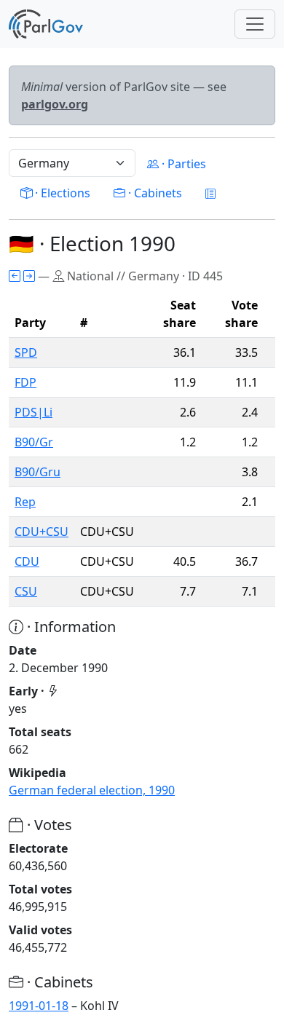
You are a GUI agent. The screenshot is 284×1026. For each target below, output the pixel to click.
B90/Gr (34, 442)
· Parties (182, 164)
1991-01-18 (38, 1006)
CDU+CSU (41, 532)
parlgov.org (54, 104)
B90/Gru (37, 472)
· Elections (61, 193)
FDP (25, 382)
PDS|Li (33, 412)
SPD (26, 352)
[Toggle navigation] (254, 24)
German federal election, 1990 (92, 790)
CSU (26, 591)
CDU (27, 561)
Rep (25, 502)
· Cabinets (153, 193)
